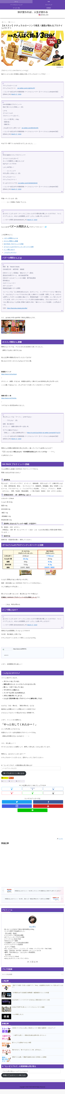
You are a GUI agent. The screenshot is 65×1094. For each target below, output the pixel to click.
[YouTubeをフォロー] (48, 806)
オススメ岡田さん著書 (11, 241)
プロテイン (12, 781)
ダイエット (5, 777)
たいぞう (32, 926)
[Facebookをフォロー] (48, 802)
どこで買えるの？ (9, 249)
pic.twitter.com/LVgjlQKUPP (26, 88)
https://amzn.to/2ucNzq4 (9, 374)
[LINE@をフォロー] (32, 810)
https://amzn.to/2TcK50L (9, 398)
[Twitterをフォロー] (17, 802)
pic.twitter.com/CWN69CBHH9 (27, 183)
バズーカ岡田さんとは (11, 238)
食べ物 (11, 777)
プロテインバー (20, 781)
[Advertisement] (32, 826)
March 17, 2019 (16, 94)
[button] (62, 974)
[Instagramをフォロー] (17, 806)
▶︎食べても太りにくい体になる (14, 1075)
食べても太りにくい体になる (13, 773)
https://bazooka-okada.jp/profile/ (17, 308)
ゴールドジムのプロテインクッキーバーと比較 (19, 247)
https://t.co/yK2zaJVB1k (34, 432)
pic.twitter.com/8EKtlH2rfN (30, 128)
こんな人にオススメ (10, 252)
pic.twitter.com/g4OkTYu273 (51, 432)
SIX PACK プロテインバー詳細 (13, 244)
